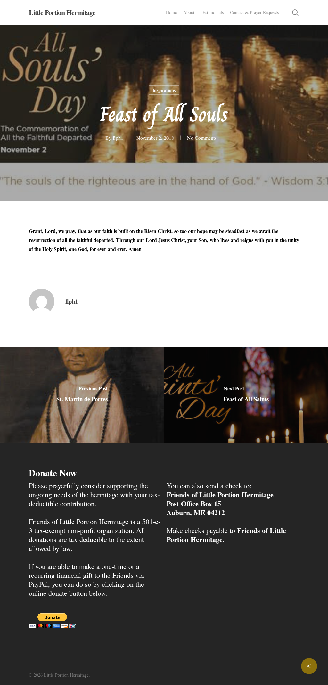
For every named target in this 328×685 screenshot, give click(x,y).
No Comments (202, 137)
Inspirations (164, 90)
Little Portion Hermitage (62, 12)
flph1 (118, 137)
